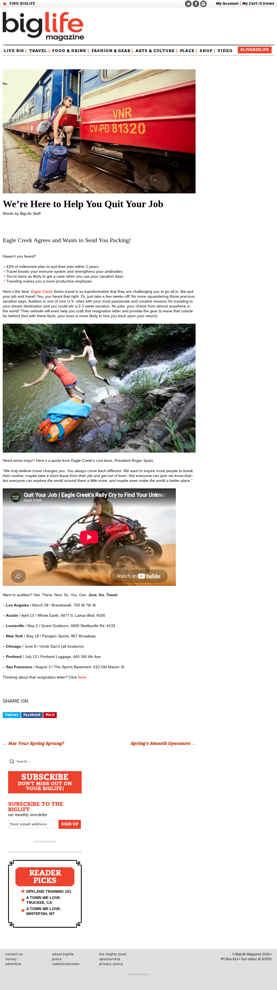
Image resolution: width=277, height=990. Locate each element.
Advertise (13, 964)
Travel (39, 51)
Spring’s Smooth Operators (163, 743)
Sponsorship (109, 959)
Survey (11, 959)
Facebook (32, 714)
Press (57, 959)
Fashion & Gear (112, 51)
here (82, 677)
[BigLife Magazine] (44, 26)
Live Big (15, 51)
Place (188, 51)
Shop (207, 51)
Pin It (50, 714)
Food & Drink (70, 51)
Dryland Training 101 (48, 891)
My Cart (250, 3)
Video (225, 51)
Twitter (11, 714)
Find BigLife (22, 3)
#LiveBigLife (254, 50)
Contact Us (14, 954)
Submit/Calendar (66, 964)
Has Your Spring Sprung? (33, 743)
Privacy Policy (111, 964)
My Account (227, 3)
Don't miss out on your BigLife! (45, 782)
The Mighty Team (113, 954)
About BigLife (63, 954)
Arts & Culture (156, 51)
